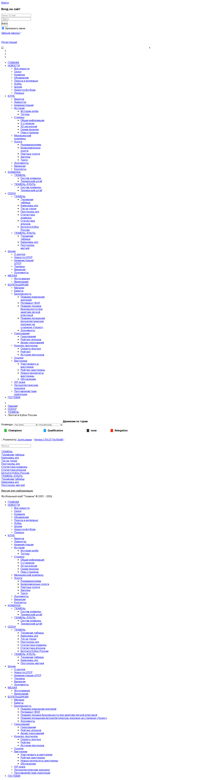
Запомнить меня (14, 28)
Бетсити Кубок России (15, 473)
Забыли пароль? (11, 33)
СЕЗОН (12, 409)
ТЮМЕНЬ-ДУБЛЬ (12, 476)
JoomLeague (24, 439)
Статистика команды (14, 466)
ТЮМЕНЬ (13, 412)
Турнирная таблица (12, 454)
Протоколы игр (10, 463)
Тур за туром (9, 460)
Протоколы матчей (13, 485)
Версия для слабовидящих (17, 490)
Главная (12, 406)
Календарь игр (10, 457)
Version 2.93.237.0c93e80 (48, 439)
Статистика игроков (13, 469)
